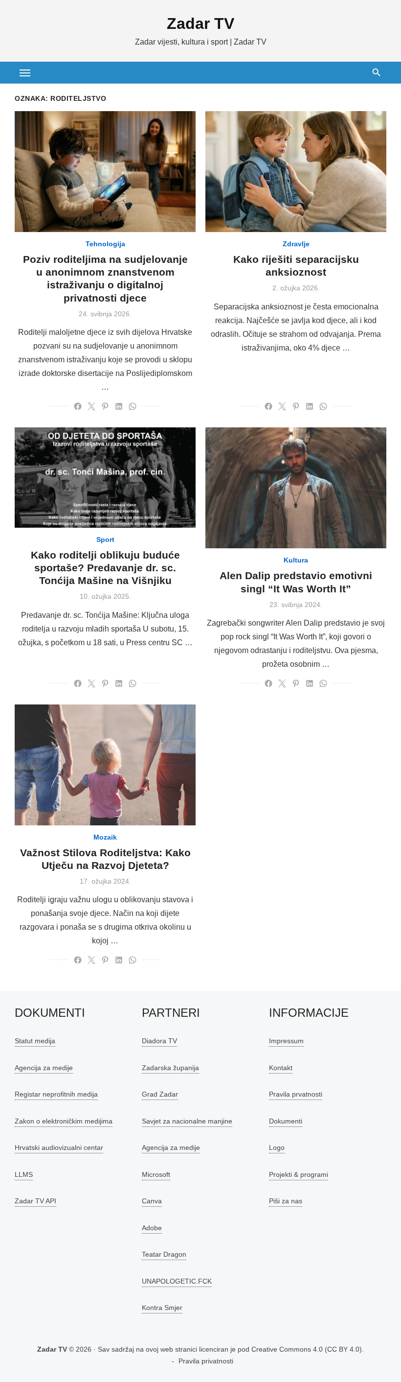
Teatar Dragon (164, 1254)
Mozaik (105, 837)
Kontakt (280, 1068)
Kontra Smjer (162, 1308)
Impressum (286, 1041)
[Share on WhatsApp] (132, 406)
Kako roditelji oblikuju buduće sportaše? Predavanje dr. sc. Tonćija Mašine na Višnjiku (105, 567)
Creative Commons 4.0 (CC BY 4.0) (306, 1349)
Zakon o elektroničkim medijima (63, 1121)
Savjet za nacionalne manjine (187, 1121)
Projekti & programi (298, 1174)
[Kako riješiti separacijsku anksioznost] (295, 171)
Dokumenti (285, 1121)
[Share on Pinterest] (105, 406)
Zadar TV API (35, 1201)
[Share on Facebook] (77, 406)
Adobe (152, 1228)
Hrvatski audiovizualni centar (59, 1147)
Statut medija (35, 1041)
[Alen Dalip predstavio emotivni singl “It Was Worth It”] (295, 487)
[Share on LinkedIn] (118, 406)
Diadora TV (159, 1041)
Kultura (296, 560)
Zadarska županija (170, 1068)
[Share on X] (91, 406)
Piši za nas (285, 1201)
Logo (277, 1147)
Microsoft (156, 1174)
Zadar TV (200, 23)
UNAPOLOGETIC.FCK (177, 1281)
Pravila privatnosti (205, 1361)
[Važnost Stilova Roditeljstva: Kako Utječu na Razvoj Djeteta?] (105, 764)
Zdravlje (296, 244)
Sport (105, 539)
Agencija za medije (44, 1068)
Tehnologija (105, 244)
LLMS (24, 1174)
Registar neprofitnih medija (56, 1094)
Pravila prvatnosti (295, 1094)
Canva (152, 1201)
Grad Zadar (160, 1094)
